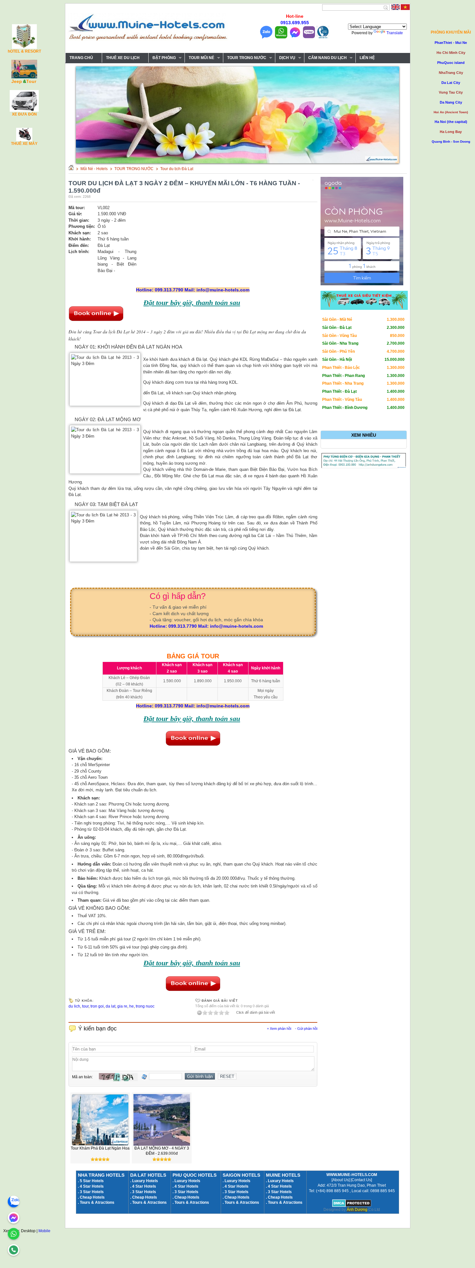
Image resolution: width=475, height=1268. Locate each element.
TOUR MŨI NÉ (199, 58)
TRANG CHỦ (81, 58)
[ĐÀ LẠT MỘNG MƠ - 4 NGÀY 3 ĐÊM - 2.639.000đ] (161, 1144)
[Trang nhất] (71, 169)
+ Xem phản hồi (279, 1028)
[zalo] (13, 1201)
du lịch (148, 878)
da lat (110, 1006)
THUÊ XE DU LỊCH (123, 58)
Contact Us (361, 1180)
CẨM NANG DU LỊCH (325, 58)
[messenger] (13, 1217)
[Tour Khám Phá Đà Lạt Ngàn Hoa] (100, 1144)
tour (85, 1006)
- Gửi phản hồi (306, 1028)
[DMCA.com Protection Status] (351, 1205)
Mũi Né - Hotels (94, 169)
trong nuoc (145, 1006)
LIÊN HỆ (367, 58)
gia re (122, 1006)
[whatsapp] (13, 1234)
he (131, 1006)
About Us (340, 1180)
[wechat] (13, 1250)
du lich (74, 1006)
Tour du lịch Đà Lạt (176, 169)
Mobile (44, 1231)
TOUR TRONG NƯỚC (244, 58)
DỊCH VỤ (285, 58)
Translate (394, 33)
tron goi (97, 1006)
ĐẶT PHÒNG (162, 58)
